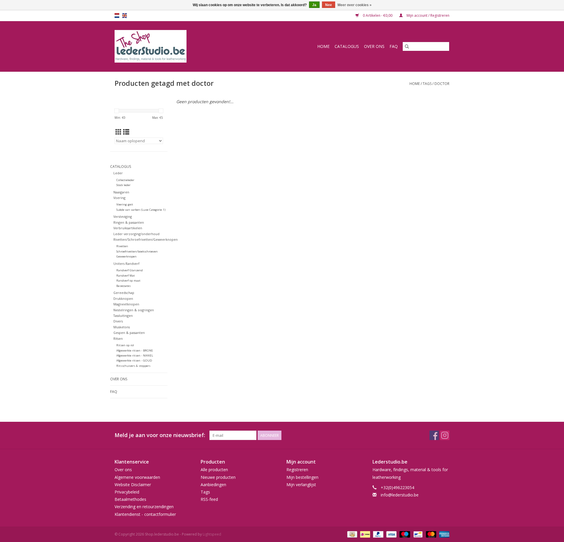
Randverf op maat (128, 280)
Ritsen (118, 338)
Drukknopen (123, 298)
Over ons (374, 46)
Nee (328, 5)
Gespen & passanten (129, 332)
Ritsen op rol (125, 345)
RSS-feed (209, 499)
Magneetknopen (126, 304)
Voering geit (124, 204)
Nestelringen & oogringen (133, 310)
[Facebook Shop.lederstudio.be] (434, 435)
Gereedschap (123, 292)
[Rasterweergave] (118, 132)
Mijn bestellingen (302, 477)
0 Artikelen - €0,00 (377, 15)
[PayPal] (377, 533)
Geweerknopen (126, 256)
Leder (118, 173)
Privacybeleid (127, 492)
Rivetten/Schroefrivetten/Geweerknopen (145, 239)
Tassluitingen (123, 315)
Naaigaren (121, 192)
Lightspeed (212, 534)
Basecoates (123, 286)
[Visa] (390, 533)
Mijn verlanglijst (301, 484)
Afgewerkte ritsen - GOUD (134, 360)
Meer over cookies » (355, 5)
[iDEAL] (364, 533)
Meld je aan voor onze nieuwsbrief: (160, 435)
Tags (427, 83)
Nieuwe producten (218, 477)
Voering (119, 197)
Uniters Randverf (126, 263)
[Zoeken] (406, 46)
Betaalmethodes (130, 499)
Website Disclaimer (133, 484)
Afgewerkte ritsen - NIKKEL (134, 355)
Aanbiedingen (213, 484)
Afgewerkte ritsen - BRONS (134, 350)
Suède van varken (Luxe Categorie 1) (140, 210)
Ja (314, 5)
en (124, 15)
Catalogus (347, 46)
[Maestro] (404, 533)
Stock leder (123, 185)
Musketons (121, 327)
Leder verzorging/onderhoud (136, 234)
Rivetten (122, 246)
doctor (441, 83)
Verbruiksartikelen (127, 228)
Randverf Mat (125, 275)
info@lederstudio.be (400, 495)
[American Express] (443, 533)
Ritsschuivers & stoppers (133, 366)
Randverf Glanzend (129, 270)
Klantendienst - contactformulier (145, 514)
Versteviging (122, 216)
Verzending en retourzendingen (144, 506)
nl (117, 15)
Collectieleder (125, 180)
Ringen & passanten (128, 222)
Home (323, 46)
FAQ (394, 46)
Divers (118, 321)
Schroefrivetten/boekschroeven (137, 251)
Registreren (297, 469)
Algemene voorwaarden (137, 477)
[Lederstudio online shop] (173, 46)
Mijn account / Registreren (427, 15)
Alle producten (214, 469)
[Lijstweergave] (126, 132)
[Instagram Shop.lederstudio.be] (444, 435)
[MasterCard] (430, 533)
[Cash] (351, 533)
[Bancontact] (417, 533)
